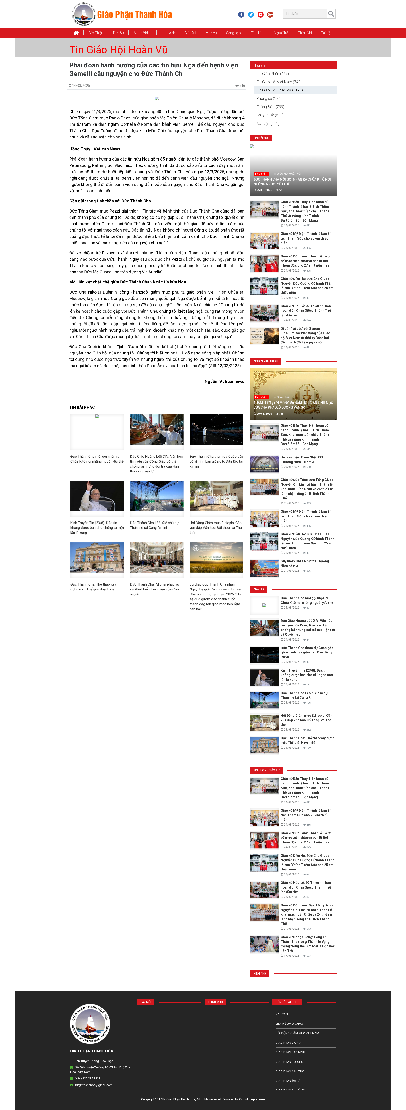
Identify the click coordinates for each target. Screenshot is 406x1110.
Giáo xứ (190, 33)
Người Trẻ (281, 33)
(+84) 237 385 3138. (88, 1078)
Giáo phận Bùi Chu (289, 1061)
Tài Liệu (326, 33)
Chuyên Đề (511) (270, 115)
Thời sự (259, 65)
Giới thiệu (96, 33)
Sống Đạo (233, 33)
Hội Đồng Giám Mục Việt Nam (297, 1033)
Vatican (282, 1014)
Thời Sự (118, 33)
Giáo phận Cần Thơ (290, 1071)
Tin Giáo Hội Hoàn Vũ (118, 50)
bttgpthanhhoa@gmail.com (94, 1085)
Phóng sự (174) (269, 98)
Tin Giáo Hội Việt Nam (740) (279, 82)
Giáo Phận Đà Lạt (289, 1080)
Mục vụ (211, 33)
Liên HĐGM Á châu (289, 1023)
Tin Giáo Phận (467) (273, 73)
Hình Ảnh (168, 33)
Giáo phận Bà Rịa (288, 1042)
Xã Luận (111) (268, 123)
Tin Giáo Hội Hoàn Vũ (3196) (280, 90)
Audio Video (143, 33)
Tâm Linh (257, 33)
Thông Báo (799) (270, 107)
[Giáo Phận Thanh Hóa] (121, 14)
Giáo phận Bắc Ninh (290, 1052)
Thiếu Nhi (305, 33)
